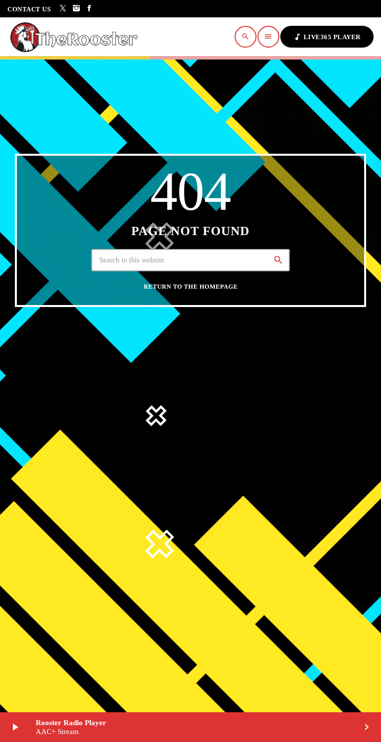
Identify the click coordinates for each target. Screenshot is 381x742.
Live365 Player (327, 37)
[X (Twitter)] (63, 8)
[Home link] (76, 36)
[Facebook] (89, 8)
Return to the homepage (191, 286)
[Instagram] (76, 8)
